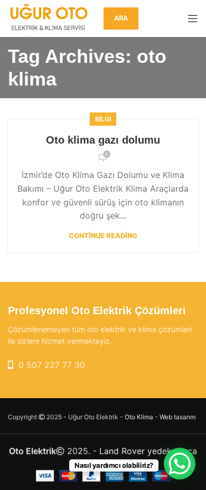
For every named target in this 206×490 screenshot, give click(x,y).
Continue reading (103, 235)
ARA (121, 18)
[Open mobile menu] (192, 18)
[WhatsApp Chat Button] (179, 463)
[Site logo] (50, 17)
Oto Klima (139, 417)
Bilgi (103, 119)
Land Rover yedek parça (148, 451)
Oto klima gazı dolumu (103, 140)
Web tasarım (177, 417)
